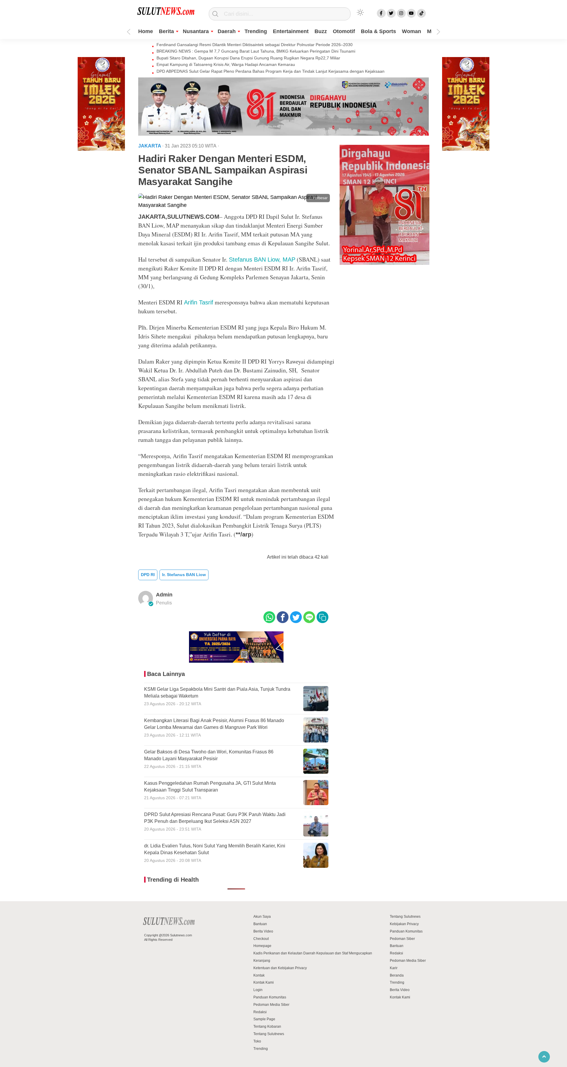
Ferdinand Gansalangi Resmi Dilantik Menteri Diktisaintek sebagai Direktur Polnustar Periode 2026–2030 (255, 44)
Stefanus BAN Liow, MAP (262, 259)
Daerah (227, 31)
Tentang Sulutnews (268, 1034)
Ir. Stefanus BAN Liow (184, 574)
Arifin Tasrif (198, 302)
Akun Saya (262, 916)
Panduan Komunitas (269, 997)
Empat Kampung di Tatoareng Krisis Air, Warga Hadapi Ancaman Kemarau (226, 64)
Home (145, 31)
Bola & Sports (378, 31)
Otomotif (344, 31)
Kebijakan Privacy (404, 924)
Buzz (321, 31)
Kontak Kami (263, 982)
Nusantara (196, 31)
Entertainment (291, 31)
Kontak (259, 975)
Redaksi (260, 1012)
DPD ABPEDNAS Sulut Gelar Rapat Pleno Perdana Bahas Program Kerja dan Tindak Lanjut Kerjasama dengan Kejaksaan (270, 71)
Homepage (262, 946)
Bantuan (260, 924)
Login (258, 990)
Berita (166, 31)
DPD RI (148, 574)
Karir (393, 968)
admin (164, 595)
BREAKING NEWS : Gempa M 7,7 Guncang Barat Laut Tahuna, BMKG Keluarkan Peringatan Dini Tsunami (256, 51)
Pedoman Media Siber (271, 1005)
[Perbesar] (236, 205)
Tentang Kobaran (267, 1026)
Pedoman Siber (402, 939)
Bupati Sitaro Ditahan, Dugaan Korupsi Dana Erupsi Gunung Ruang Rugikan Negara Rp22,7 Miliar (248, 58)
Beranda (397, 975)
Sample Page (264, 1019)
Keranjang (261, 961)
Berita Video (263, 931)
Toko (257, 1041)
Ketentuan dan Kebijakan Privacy (280, 968)
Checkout (261, 939)
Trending (256, 31)
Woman (411, 31)
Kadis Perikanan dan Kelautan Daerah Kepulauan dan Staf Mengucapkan (312, 953)
